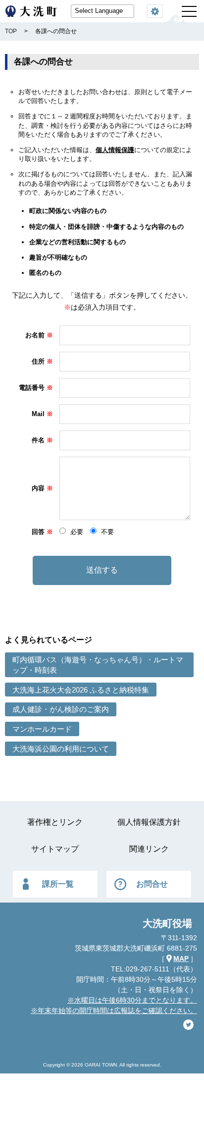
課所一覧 (58, 884)
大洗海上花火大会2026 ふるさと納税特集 (80, 690)
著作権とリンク (55, 822)
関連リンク (149, 849)
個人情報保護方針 (149, 822)
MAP (181, 959)
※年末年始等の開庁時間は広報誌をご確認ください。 (114, 1011)
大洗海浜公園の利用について (60, 749)
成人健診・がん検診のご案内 (60, 709)
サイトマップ (55, 849)
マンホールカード (42, 729)
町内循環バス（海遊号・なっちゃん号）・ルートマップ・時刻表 (97, 664)
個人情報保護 (115, 150)
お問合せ (152, 884)
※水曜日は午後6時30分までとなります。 (132, 1000)
